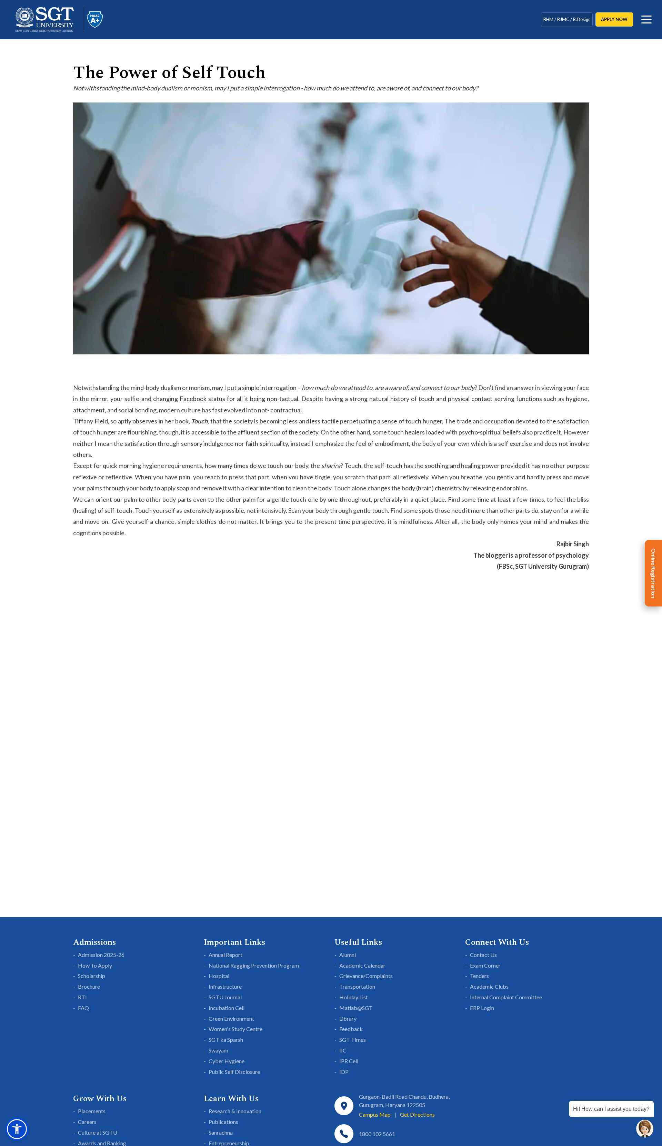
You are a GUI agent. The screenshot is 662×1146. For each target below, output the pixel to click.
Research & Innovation (235, 1111)
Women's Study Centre (235, 1029)
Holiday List (353, 997)
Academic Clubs (489, 986)
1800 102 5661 (377, 1133)
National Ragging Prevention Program (254, 965)
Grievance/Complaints (366, 975)
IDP (344, 1071)
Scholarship (91, 975)
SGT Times (352, 1039)
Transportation (357, 986)
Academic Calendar (362, 965)
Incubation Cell (226, 1008)
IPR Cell (348, 1061)
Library (348, 1018)
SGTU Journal (225, 997)
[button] (17, 1129)
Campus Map (375, 1114)
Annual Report (225, 954)
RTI (82, 997)
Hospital (219, 975)
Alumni (347, 954)
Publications (223, 1121)
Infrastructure (225, 986)
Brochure (89, 986)
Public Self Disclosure (234, 1071)
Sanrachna (221, 1132)
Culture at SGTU (97, 1132)
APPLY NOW (614, 19)
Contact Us (483, 954)
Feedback (351, 1029)
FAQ (83, 1008)
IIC (343, 1050)
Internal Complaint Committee (506, 997)
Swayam (218, 1050)
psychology (572, 555)
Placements (92, 1111)
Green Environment (231, 1018)
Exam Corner (485, 965)
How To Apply (95, 965)
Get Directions (417, 1114)
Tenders (479, 975)
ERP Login (482, 1008)
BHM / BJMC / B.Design (567, 19)
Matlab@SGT (356, 1008)
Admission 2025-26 (101, 954)
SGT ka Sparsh (226, 1039)
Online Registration (653, 573)
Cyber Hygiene (226, 1061)
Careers (87, 1121)
